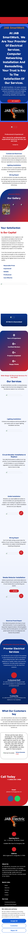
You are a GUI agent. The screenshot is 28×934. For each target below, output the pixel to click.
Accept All (14, 921)
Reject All (14, 930)
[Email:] (14, 785)
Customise (14, 925)
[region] (14, 920)
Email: (14, 790)
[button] (14, 20)
